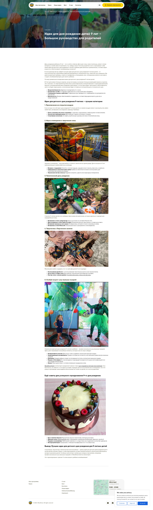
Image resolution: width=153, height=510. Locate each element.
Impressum (65, 493)
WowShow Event (49, 366)
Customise (122, 503)
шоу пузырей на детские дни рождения (90, 366)
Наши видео (57, 5)
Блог (65, 5)
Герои (49, 5)
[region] (132, 498)
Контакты (78, 5)
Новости (47, 11)
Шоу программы (40, 5)
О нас (71, 5)
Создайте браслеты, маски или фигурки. (79, 275)
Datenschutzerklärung (68, 491)
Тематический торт (63, 439)
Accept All (142, 503)
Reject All (132, 503)
